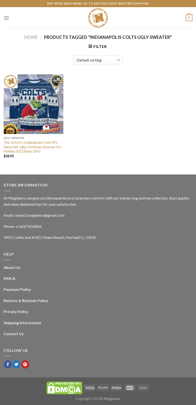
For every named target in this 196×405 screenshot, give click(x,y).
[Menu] (6, 18)
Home (31, 37)
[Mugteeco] (98, 17)
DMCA (9, 278)
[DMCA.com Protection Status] (64, 387)
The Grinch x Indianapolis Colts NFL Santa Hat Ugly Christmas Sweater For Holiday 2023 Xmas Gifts (33, 146)
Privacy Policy (16, 311)
